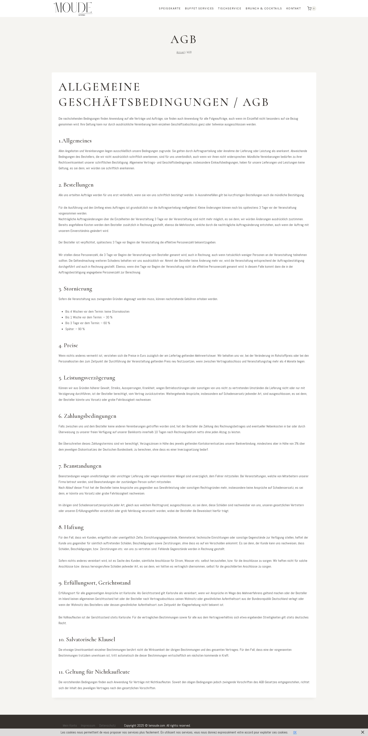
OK (295, 732)
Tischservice (229, 8)
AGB (56, 725)
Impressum (88, 725)
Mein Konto (70, 725)
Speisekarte (170, 8)
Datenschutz (107, 725)
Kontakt (293, 8)
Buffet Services (199, 8)
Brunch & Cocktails (264, 8)
